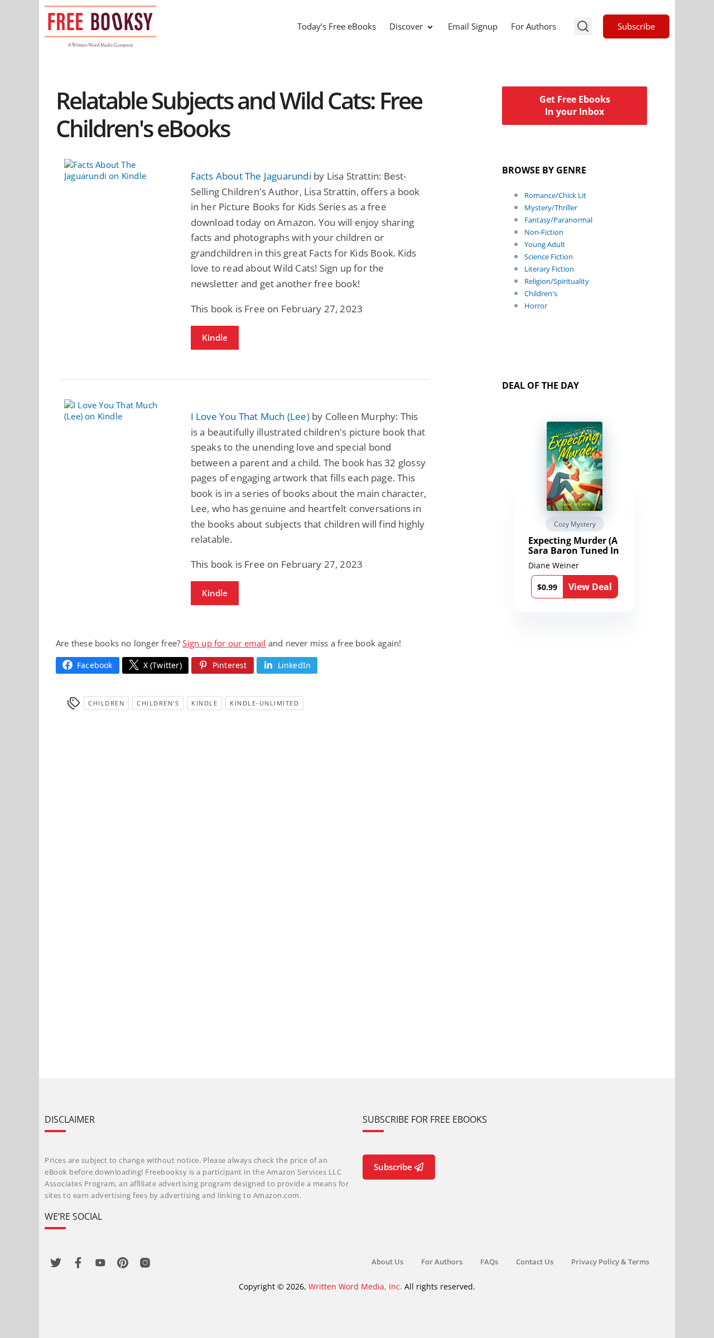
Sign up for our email (224, 643)
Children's (158, 703)
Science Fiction (548, 257)
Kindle (215, 337)
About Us (387, 1262)
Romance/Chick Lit (555, 195)
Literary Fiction (549, 269)
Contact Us (534, 1262)
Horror (535, 306)
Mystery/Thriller (550, 207)
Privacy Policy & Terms (610, 1262)
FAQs (489, 1262)
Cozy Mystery (575, 524)
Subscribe (636, 26)
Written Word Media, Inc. (355, 1286)
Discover (406, 26)
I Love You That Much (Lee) (250, 416)
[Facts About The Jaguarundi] (119, 170)
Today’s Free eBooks (336, 26)
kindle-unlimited (264, 703)
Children (106, 703)
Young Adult (544, 244)
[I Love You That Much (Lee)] (119, 410)
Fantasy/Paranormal (558, 220)
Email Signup (473, 26)
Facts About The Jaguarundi (251, 176)
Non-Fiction (543, 232)
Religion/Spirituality (556, 281)
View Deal (590, 587)
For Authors (533, 26)
